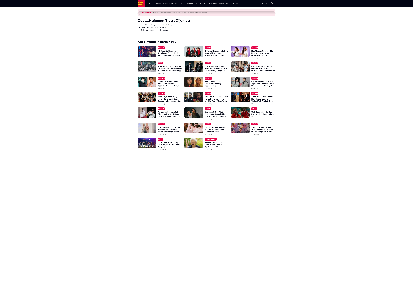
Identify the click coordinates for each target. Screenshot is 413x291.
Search (271, 3)
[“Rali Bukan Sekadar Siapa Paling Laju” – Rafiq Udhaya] (240, 112)
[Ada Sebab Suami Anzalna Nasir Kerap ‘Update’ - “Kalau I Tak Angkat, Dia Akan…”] (240, 97)
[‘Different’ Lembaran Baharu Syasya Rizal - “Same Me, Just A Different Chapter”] (193, 51)
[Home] (141, 3)
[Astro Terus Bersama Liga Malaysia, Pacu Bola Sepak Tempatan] (147, 143)
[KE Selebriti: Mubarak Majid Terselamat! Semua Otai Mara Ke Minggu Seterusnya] (147, 51)
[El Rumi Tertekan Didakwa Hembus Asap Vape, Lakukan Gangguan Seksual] (240, 66)
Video (158, 3)
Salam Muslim (224, 3)
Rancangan (168, 3)
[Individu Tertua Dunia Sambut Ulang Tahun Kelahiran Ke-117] (193, 143)
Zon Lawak (200, 3)
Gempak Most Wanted (184, 3)
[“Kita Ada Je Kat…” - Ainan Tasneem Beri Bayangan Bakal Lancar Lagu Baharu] (147, 128)
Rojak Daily (212, 3)
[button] (139, 14)
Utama (151, 3)
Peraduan (237, 3)
